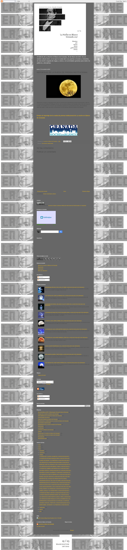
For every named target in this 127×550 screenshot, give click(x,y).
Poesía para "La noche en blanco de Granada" (49, 435)
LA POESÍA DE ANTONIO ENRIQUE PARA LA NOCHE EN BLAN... (54, 458)
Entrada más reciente (42, 191)
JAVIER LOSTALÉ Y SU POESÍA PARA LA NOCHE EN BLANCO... (54, 490)
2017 (39, 444)
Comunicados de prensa (44, 417)
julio (40, 511)
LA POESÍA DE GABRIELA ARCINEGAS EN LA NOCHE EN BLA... (54, 468)
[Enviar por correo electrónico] (64, 141)
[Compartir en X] (67, 141)
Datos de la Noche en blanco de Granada (48, 419)
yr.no (54, 224)
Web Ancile (40, 269)
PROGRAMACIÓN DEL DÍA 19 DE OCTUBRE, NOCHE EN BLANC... (55, 480)
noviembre (42, 452)
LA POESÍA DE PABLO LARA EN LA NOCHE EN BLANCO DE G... (54, 492)
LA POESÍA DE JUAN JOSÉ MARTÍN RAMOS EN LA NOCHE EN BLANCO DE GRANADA (66, 329)
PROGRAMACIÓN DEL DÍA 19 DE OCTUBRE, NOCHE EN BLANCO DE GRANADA (64, 287)
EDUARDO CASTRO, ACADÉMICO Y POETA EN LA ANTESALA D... (55, 472)
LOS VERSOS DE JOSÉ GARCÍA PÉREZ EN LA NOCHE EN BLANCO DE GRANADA (65, 362)
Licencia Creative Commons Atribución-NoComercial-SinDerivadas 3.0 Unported (67, 205)
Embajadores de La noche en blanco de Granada (49, 424)
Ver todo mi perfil (41, 526)
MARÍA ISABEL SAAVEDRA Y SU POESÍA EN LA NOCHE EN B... (54, 504)
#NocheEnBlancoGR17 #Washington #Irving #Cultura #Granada (53, 412)
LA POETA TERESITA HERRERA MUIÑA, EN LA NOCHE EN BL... (54, 494)
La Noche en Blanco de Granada (45, 429)
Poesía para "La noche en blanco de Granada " (49, 433)
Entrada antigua (86, 191)
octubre (41, 454)
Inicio (65, 191)
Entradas (41, 277)
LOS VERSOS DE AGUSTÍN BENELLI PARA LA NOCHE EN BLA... (54, 466)
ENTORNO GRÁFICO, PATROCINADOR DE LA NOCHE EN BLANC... (55, 470)
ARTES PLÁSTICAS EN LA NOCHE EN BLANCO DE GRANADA (54, 484)
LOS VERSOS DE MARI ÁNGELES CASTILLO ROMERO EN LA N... (55, 498)
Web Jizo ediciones (42, 270)
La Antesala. (41, 428)
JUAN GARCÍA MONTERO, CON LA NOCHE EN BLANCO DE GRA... (55, 486)
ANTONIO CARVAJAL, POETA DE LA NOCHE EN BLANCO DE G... (54, 502)
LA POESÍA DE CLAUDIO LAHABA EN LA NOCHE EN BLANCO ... (54, 456)
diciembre (41, 450)
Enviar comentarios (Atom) (49, 193)
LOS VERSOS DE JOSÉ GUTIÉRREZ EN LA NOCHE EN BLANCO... (55, 474)
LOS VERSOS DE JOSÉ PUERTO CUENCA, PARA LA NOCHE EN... (55, 496)
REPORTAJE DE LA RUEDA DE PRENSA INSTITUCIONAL (53, 478)
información (41, 426)
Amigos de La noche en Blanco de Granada (48, 414)
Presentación (41, 436)
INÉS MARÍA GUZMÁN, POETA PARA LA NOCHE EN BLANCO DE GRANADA (63, 354)
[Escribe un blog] (66, 141)
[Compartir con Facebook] (69, 141)
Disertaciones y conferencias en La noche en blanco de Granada (53, 421)
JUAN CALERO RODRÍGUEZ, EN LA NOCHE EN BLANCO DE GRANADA (62, 346)
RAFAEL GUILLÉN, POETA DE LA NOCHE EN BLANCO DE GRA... (54, 476)
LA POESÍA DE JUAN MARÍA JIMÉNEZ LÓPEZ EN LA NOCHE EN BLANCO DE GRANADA (66, 337)
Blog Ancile (40, 267)
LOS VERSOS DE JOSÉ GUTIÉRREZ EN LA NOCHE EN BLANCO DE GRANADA (64, 295)
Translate (48, 384)
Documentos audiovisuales (47, 143)
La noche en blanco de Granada (46, 524)
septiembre (42, 507)
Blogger (72, 530)
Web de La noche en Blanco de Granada (47, 265)
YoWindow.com (41, 224)
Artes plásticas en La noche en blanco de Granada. (50, 415)
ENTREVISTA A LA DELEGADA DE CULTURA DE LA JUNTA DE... (54, 500)
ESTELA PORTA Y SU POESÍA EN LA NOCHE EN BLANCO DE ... (54, 488)
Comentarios (42, 279)
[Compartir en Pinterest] (70, 141)
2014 (39, 447)
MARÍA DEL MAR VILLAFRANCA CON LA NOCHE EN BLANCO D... (55, 464)
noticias (40, 431)
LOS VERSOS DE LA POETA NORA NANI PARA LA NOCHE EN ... (54, 462)
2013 (39, 449)
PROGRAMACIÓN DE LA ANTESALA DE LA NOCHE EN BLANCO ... (55, 482)
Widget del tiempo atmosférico (46, 217)
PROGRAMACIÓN (42, 438)
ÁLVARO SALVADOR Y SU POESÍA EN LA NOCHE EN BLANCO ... (54, 460)
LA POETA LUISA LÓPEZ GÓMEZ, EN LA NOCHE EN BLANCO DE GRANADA (63, 320)
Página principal (42, 375)
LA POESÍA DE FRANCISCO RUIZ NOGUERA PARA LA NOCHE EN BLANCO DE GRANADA (66, 312)
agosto (41, 509)
